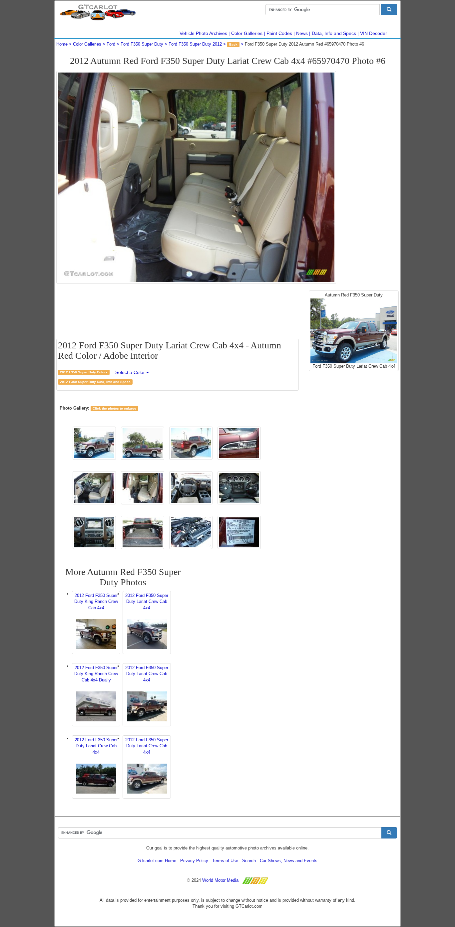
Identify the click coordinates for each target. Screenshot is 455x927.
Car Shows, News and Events (288, 860)
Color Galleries (246, 33)
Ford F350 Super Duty (142, 44)
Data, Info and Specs (334, 33)
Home (62, 44)
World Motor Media (220, 880)
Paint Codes (279, 33)
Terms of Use (225, 860)
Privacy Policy (194, 860)
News (302, 33)
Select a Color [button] (130, 372)
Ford (111, 44)
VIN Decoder (373, 33)
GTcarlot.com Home (157, 860)
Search (249, 860)
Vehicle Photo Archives (203, 33)
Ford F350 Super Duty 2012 (195, 44)
